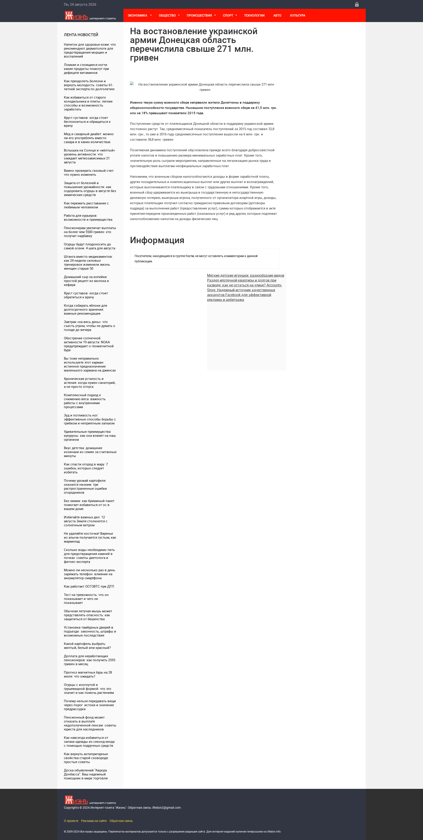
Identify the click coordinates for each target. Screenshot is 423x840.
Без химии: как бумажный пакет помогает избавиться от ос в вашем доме (89, 504)
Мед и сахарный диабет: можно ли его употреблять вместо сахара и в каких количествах (89, 138)
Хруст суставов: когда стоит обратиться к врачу (86, 295)
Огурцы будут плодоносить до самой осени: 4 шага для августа (89, 246)
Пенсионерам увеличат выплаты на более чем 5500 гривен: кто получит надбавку (90, 232)
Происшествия (199, 15)
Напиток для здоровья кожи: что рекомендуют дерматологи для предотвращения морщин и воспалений (90, 50)
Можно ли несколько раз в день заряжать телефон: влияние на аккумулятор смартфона (89, 574)
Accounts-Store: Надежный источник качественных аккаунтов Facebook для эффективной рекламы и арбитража (244, 292)
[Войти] (356, 4)
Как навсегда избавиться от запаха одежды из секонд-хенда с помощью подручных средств (89, 741)
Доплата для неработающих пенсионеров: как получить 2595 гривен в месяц (89, 660)
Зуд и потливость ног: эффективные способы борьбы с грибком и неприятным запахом (90, 419)
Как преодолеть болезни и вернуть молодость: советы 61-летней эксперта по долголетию (89, 85)
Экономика (138, 15)
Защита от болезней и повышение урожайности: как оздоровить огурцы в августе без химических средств (90, 189)
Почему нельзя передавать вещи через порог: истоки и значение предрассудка (90, 705)
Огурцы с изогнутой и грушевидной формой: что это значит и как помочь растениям (89, 688)
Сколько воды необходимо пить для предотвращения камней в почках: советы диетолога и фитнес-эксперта (89, 555)
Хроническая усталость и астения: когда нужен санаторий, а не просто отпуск (89, 382)
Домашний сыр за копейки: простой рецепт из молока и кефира (86, 280)
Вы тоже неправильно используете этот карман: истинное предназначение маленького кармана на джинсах (90, 364)
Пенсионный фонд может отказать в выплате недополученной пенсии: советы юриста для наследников (90, 723)
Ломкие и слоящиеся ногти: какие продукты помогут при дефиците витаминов (86, 68)
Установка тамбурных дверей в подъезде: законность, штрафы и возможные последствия (90, 631)
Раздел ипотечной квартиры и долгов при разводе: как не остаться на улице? (241, 282)
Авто (277, 15)
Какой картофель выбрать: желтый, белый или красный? (87, 645)
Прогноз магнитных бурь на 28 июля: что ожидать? (88, 674)
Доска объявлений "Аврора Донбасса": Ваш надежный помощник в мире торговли (86, 774)
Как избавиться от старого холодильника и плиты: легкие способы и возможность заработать (88, 103)
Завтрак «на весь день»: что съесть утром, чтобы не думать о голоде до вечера (89, 325)
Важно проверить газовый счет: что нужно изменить (89, 172)
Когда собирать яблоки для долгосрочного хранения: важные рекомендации (85, 309)
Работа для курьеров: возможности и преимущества (88, 217)
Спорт (228, 15)
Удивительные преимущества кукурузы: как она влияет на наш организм (90, 435)
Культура (298, 15)
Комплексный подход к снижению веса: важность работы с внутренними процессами (85, 401)
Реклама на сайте (94, 821)
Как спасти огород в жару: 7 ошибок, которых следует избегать (86, 468)
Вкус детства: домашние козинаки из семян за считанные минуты (90, 452)
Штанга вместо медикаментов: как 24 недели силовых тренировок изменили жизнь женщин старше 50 (88, 262)
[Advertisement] (246, 333)
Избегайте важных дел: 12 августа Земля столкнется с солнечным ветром (86, 521)
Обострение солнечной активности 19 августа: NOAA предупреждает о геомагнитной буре (89, 344)
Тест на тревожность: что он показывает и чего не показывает (86, 598)
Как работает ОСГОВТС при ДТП (89, 586)
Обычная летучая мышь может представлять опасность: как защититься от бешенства (88, 615)
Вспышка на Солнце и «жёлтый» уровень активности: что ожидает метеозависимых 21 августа (89, 156)
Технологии (254, 15)
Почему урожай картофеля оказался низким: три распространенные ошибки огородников (85, 486)
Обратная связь (121, 821)
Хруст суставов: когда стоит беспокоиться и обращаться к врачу (87, 121)
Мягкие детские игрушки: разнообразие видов (245, 275)
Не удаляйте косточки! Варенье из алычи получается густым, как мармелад (90, 537)
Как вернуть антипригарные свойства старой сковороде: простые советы (86, 758)
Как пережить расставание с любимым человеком (86, 205)
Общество (167, 15)
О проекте (71, 821)
